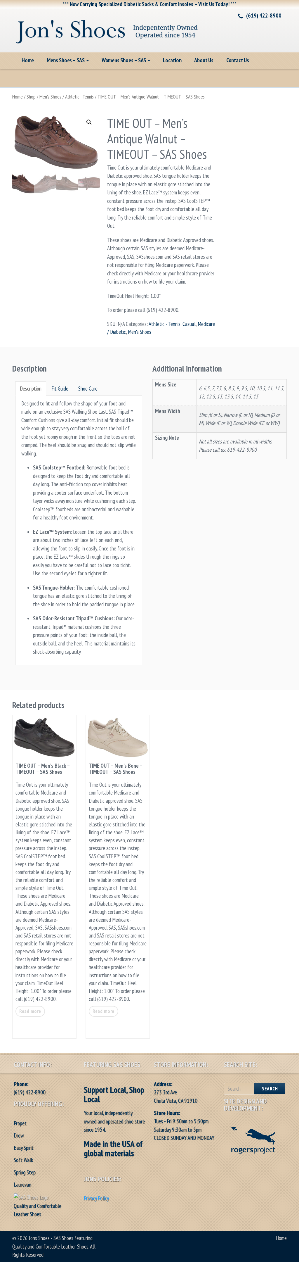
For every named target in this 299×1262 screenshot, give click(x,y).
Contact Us (237, 60)
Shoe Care (88, 388)
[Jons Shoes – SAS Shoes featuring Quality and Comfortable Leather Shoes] (107, 29)
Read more (30, 1011)
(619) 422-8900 (263, 15)
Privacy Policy (96, 1198)
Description (30, 388)
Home (28, 60)
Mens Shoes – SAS (66, 60)
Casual (189, 323)
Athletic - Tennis (79, 96)
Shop (31, 96)
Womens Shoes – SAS (124, 60)
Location (172, 60)
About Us (203, 60)
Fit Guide (59, 388)
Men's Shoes (50, 96)
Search (270, 1088)
